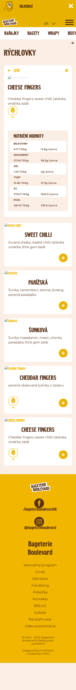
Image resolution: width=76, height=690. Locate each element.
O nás (40, 572)
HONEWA (46, 650)
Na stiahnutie (40, 619)
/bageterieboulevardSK (40, 509)
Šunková (38, 330)
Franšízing (40, 585)
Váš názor (40, 579)
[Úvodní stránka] (24, 22)
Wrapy (53, 33)
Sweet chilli (38, 234)
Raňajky (11, 33)
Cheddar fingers (38, 377)
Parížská (38, 282)
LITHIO (46, 653)
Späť (17, 70)
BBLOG (40, 606)
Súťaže (40, 612)
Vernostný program (40, 565)
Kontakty (40, 599)
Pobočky (40, 592)
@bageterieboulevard (40, 527)
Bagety (33, 33)
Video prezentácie (40, 626)
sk (46, 23)
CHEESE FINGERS (38, 429)
